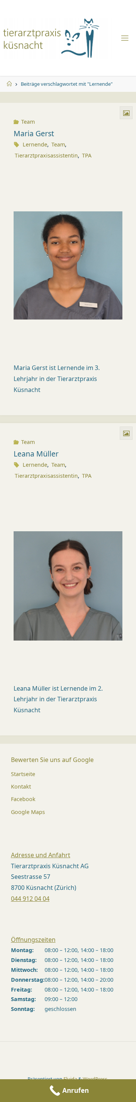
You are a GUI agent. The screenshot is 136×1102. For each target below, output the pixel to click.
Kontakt (21, 786)
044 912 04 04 (30, 898)
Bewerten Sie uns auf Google (52, 760)
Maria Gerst (34, 133)
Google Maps (28, 811)
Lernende (35, 144)
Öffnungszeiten (33, 939)
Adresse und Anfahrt (40, 855)
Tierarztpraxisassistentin (46, 155)
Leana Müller (36, 454)
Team (28, 121)
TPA (86, 155)
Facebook (23, 799)
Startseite (23, 774)
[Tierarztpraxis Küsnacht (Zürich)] (60, 37)
